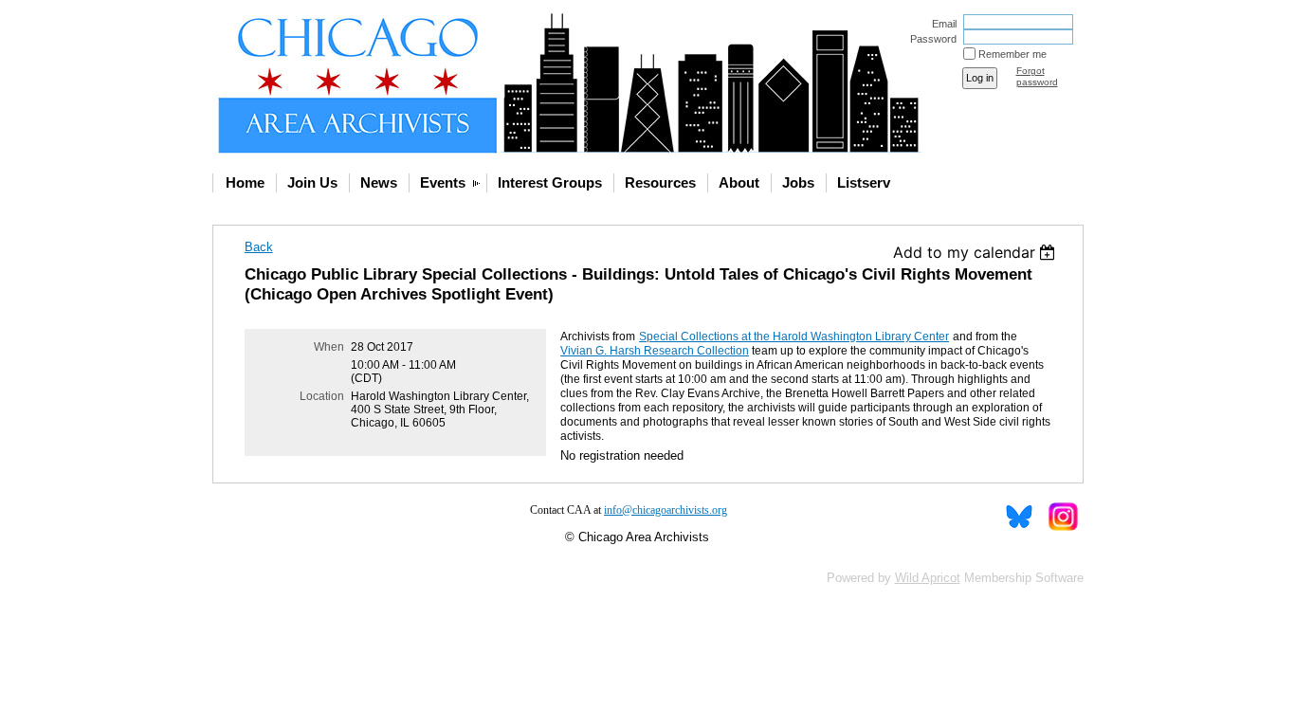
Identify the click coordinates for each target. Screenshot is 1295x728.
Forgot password (1037, 76)
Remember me (1012, 54)
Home (245, 182)
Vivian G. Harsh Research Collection (654, 350)
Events (442, 182)
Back (259, 247)
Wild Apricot (927, 578)
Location (322, 396)
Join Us (312, 182)
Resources (660, 182)
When (329, 347)
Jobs (798, 182)
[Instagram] (1062, 516)
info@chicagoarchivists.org (665, 510)
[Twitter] (1019, 516)
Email (941, 23)
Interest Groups (550, 182)
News (378, 182)
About (739, 182)
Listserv (863, 182)
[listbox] (977, 252)
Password (930, 39)
